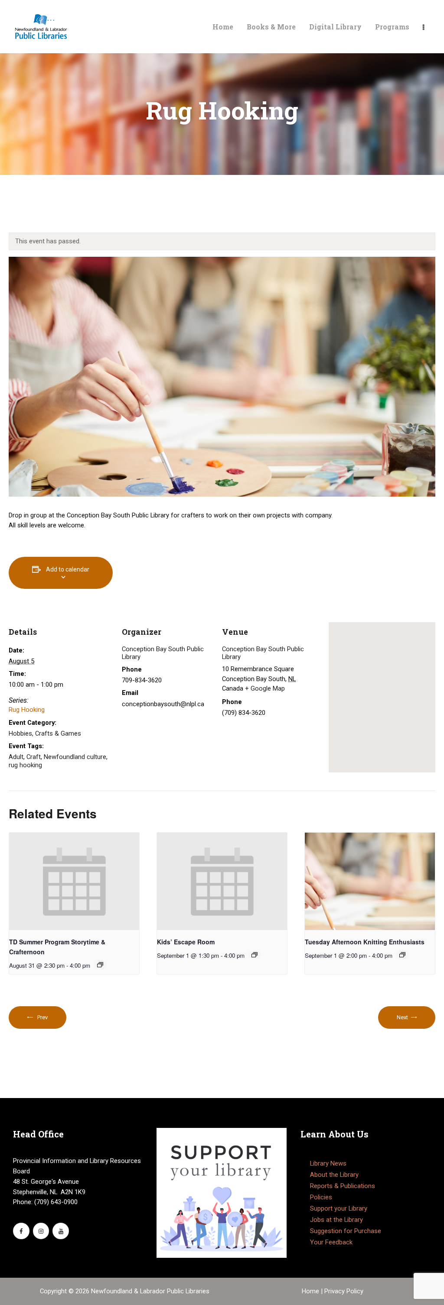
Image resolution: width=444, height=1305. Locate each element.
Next (402, 1017)
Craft (33, 757)
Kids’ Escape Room (186, 941)
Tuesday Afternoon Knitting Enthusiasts (364, 941)
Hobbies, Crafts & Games (45, 733)
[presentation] (74, 881)
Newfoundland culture (75, 757)
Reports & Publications (342, 1186)
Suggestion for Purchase (345, 1231)
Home (311, 1291)
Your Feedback (331, 1242)
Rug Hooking (27, 710)
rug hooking (25, 765)
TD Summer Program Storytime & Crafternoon (57, 946)
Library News (328, 1163)
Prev (42, 1017)
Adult (16, 757)
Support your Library (338, 1208)
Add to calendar (67, 569)
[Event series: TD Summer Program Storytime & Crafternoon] (100, 964)
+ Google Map (265, 688)
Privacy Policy (343, 1291)
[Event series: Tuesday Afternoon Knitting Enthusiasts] (402, 954)
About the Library (334, 1175)
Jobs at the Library (336, 1220)
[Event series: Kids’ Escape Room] (254, 954)
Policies (321, 1197)
